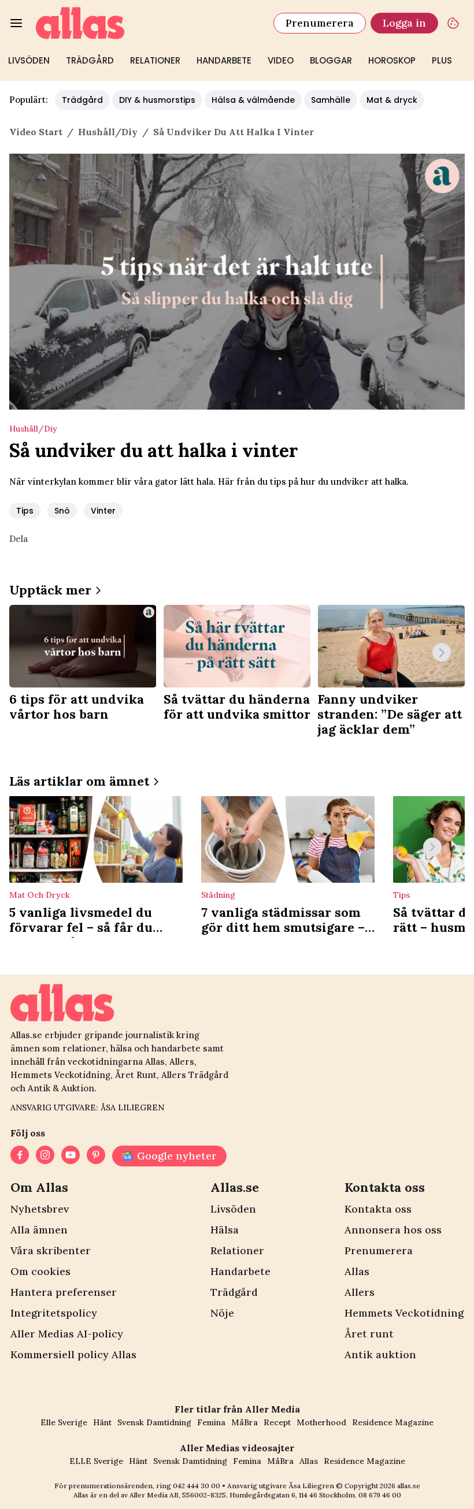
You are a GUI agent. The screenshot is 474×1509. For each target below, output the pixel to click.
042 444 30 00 (196, 1485)
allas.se (408, 1485)
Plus (442, 60)
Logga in (404, 22)
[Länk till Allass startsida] (148, 23)
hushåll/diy (108, 131)
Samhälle (330, 100)
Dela (18, 538)
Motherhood (321, 1422)
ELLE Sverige (96, 1461)
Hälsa (224, 1229)
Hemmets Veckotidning (404, 1313)
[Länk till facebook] (19, 1156)
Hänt (102, 1422)
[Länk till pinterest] (96, 1156)
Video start (35, 131)
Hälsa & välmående (253, 100)
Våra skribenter (50, 1250)
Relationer (155, 60)
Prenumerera (320, 22)
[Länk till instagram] (45, 1156)
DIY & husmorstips (157, 100)
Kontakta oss (378, 1209)
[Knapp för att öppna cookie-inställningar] (453, 23)
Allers (360, 1292)
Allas (357, 1271)
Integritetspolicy (53, 1313)
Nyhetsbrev (39, 1209)
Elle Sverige (63, 1422)
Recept (277, 1422)
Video (281, 60)
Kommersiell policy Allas (73, 1354)
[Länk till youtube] (70, 1156)
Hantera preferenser (63, 1292)
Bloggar (331, 60)
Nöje (222, 1313)
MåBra (244, 1422)
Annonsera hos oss (393, 1229)
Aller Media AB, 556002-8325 (177, 1495)
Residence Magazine (393, 1422)
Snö (62, 510)
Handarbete (224, 60)
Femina (211, 1422)
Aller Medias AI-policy (66, 1333)
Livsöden (29, 60)
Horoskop (392, 60)
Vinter (103, 510)
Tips (25, 510)
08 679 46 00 (379, 1495)
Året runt (369, 1333)
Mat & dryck (391, 100)
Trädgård (90, 60)
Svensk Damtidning (154, 1422)
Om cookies (40, 1271)
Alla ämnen (39, 1229)
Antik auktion (380, 1354)
